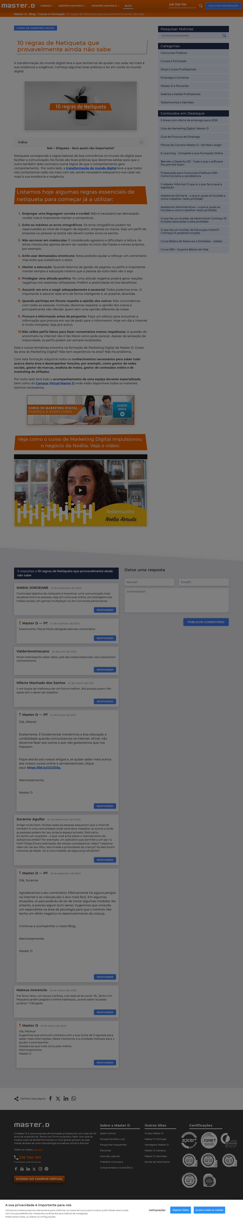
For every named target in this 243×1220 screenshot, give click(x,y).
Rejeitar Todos (181, 1210)
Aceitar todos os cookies (209, 1210)
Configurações (157, 1210)
